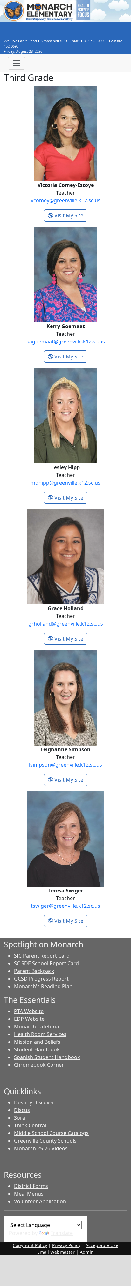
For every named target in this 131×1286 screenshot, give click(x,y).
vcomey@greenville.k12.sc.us (65, 200)
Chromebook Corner (39, 1064)
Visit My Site (70, 215)
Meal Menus (29, 1193)
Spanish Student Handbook (47, 1057)
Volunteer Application (40, 1201)
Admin (87, 1252)
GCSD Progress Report (41, 978)
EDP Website (29, 1018)
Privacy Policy (66, 1245)
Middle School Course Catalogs (51, 1133)
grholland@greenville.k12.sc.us (65, 623)
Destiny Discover (34, 1102)
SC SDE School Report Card (46, 963)
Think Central (30, 1125)
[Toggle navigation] (16, 63)
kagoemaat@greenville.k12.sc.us (65, 341)
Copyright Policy (30, 1245)
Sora (19, 1117)
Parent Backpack (34, 970)
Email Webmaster (56, 1252)
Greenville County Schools (45, 1140)
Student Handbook (37, 1049)
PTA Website (29, 1011)
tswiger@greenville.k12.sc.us (65, 905)
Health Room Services (40, 1034)
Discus (22, 1110)
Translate (62, 1233)
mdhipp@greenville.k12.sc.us (65, 482)
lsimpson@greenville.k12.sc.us (65, 764)
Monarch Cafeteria (36, 1026)
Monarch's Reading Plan (43, 986)
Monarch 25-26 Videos (41, 1148)
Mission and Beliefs (37, 1041)
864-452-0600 (94, 40)
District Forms (31, 1186)
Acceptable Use (102, 1245)
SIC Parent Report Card (42, 955)
